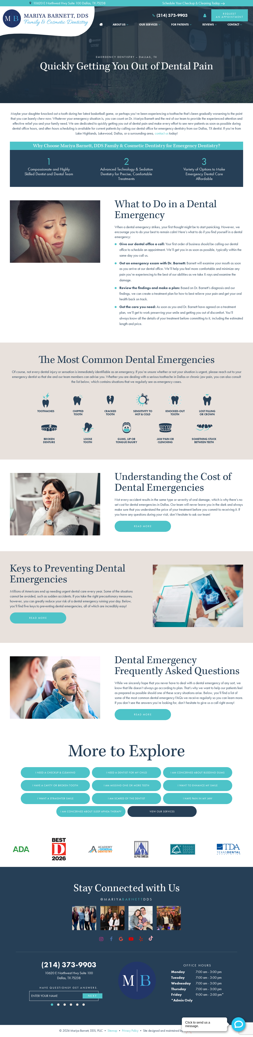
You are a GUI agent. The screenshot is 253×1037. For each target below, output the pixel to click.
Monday (178, 971)
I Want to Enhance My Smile (198, 785)
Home (101, 24)
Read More (143, 526)
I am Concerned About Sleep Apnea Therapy (91, 811)
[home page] (48, 18)
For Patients (180, 24)
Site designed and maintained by (163, 1031)
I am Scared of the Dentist (126, 798)
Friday (176, 994)
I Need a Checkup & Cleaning (55, 772)
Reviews (208, 24)
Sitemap (112, 1031)
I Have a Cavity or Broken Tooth (55, 785)
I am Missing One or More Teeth (126, 785)
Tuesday (178, 977)
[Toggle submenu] (127, 24)
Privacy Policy (130, 1031)
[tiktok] (151, 939)
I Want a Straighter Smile (55, 798)
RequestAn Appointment (229, 15)
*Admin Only (182, 1000)
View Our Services (162, 811)
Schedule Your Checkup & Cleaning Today (191, 3)
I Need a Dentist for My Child (126, 772)
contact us (161, 133)
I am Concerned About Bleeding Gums (198, 772)
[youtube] (131, 939)
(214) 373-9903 (172, 15)
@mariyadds (126, 899)
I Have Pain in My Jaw (197, 798)
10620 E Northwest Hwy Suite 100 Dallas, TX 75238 (69, 3)
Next (92, 996)
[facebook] (111, 939)
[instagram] (101, 939)
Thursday (178, 989)
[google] (121, 939)
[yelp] (141, 939)
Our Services (148, 24)
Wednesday (181, 983)
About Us (119, 24)
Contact (233, 24)
